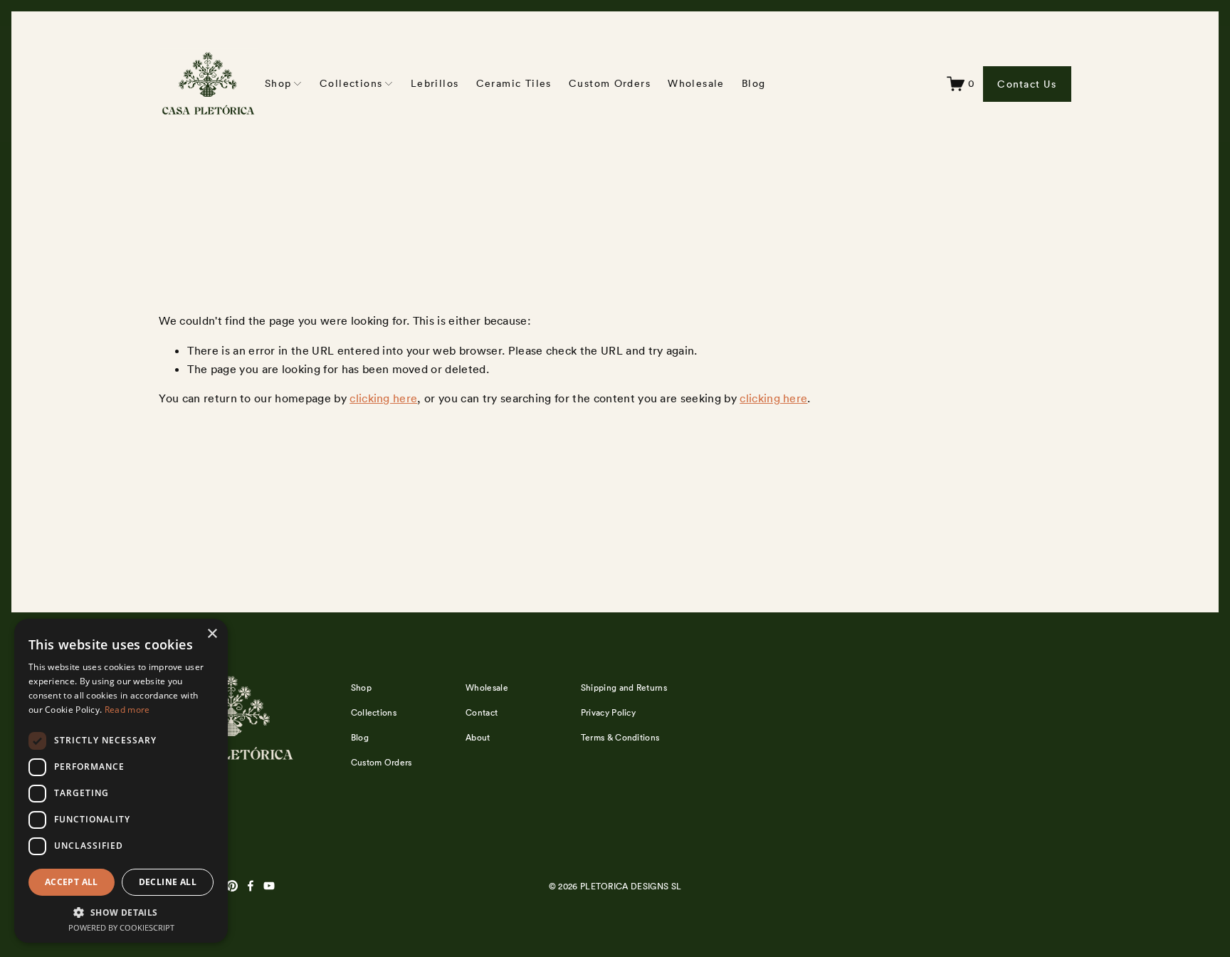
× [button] (211, 634)
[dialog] (121, 781)
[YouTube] (269, 885)
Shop (361, 687)
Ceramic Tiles (514, 83)
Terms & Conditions (620, 737)
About (478, 737)
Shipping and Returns (624, 687)
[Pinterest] (232, 885)
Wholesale (696, 83)
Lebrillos (435, 83)
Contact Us (1026, 84)
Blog (754, 83)
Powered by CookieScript (121, 927)
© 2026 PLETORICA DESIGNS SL (615, 886)
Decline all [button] (167, 882)
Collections (374, 712)
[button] (121, 912)
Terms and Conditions (991, 851)
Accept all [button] (71, 882)
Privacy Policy (956, 865)
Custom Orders (610, 83)
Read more (127, 710)
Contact (482, 712)
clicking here (383, 398)
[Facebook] (250, 885)
